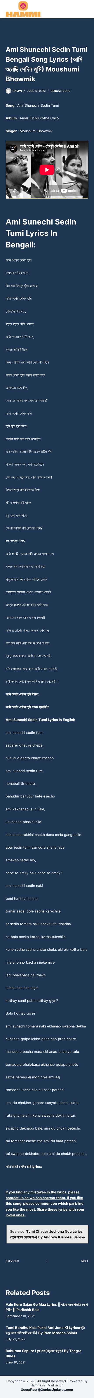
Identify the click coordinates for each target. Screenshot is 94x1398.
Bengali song (60, 90)
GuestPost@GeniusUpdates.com (47, 1390)
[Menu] (86, 9)
